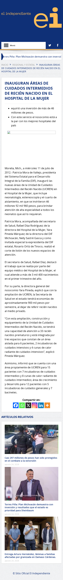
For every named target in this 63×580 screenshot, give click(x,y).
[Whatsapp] (22, 405)
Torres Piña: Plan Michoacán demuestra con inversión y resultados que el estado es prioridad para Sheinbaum (29, 507)
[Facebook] (16, 405)
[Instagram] (34, 405)
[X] (28, 405)
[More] (47, 405)
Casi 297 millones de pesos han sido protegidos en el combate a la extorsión (31, 459)
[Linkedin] (41, 405)
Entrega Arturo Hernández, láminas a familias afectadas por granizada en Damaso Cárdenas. (30, 556)
